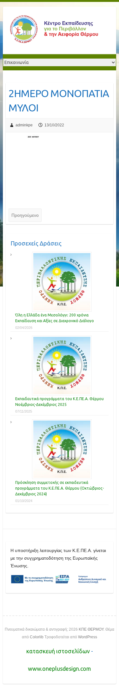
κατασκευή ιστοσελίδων (58, 651)
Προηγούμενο (25, 215)
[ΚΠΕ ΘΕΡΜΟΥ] (53, 30)
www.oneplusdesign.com (59, 668)
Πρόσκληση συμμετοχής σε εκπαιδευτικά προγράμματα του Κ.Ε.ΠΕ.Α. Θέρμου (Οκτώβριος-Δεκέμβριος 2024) (59, 488)
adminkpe (24, 125)
